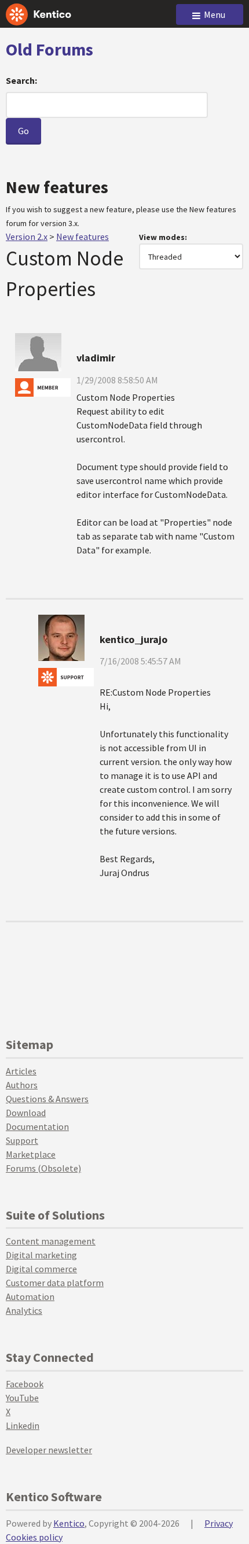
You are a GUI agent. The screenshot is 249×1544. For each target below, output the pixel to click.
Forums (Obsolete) (43, 1168)
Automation (30, 1296)
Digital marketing (41, 1255)
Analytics (24, 1310)
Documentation (37, 1126)
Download (26, 1112)
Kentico (69, 1523)
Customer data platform (55, 1282)
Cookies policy (34, 1537)
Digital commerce (41, 1269)
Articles (21, 1071)
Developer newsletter (49, 1450)
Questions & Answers (47, 1099)
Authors (22, 1085)
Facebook (24, 1384)
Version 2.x (26, 236)
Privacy (218, 1523)
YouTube (22, 1397)
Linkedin (22, 1425)
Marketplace (31, 1154)
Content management (51, 1241)
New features (82, 236)
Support (22, 1140)
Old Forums (49, 49)
